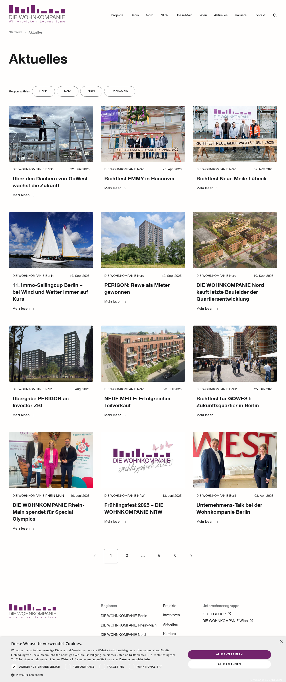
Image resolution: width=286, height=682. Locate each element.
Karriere (169, 634)
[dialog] (143, 659)
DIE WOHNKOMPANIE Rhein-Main (129, 626)
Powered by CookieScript (265, 679)
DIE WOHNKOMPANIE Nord (123, 635)
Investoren (171, 615)
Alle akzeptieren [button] (229, 654)
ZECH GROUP (214, 614)
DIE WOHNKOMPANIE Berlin (124, 616)
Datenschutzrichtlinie (134, 659)
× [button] (281, 641)
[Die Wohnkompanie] (37, 15)
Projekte (169, 606)
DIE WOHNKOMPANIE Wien (225, 621)
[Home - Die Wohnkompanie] (32, 617)
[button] (96, 675)
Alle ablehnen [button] (229, 664)
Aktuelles (170, 625)
